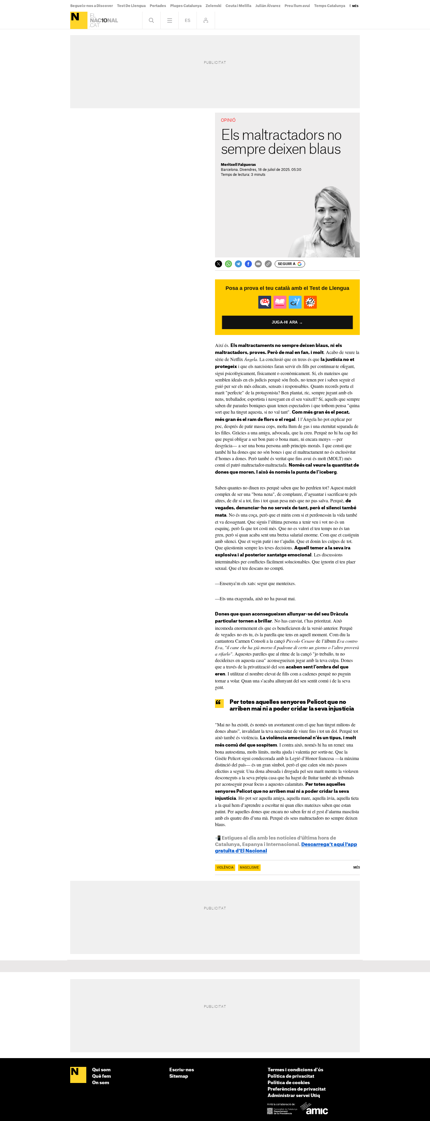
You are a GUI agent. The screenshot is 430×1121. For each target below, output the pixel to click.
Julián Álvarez (268, 6)
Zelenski (213, 6)
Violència (225, 867)
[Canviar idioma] (188, 20)
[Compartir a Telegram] (238, 263)
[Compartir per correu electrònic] (258, 263)
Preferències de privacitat (297, 1089)
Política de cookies (289, 1083)
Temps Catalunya (329, 6)
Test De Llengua (131, 6)
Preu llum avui (297, 6)
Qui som (101, 1070)
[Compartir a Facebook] (248, 263)
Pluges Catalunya (186, 6)
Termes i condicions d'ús (295, 1070)
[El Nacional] (78, 20)
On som (100, 1083)
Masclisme (249, 867)
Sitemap (178, 1076)
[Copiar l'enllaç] (268, 263)
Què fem (101, 1076)
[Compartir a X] (218, 263)
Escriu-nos (181, 1070)
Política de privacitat (291, 1076)
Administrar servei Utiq (294, 1096)
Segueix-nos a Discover (91, 6)
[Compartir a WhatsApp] (228, 263)
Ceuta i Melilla (238, 6)
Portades (158, 6)
